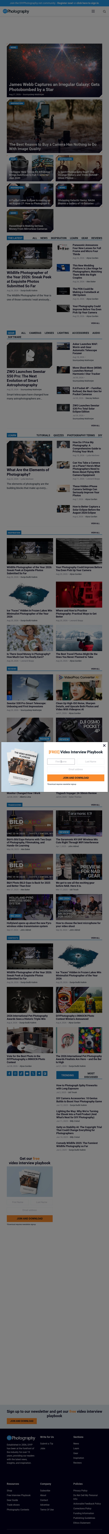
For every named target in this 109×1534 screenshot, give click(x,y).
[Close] (104, 745)
